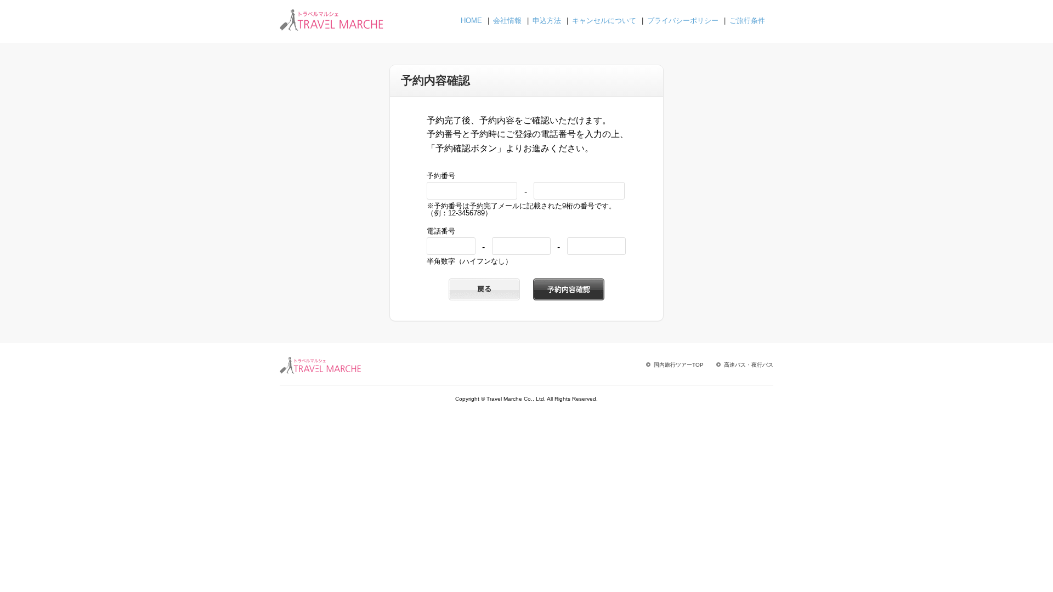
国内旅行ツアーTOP (679, 365)
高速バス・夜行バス (748, 365)
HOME (471, 20)
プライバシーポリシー (682, 20)
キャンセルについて (604, 20)
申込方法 (547, 20)
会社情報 (507, 20)
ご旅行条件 (747, 20)
